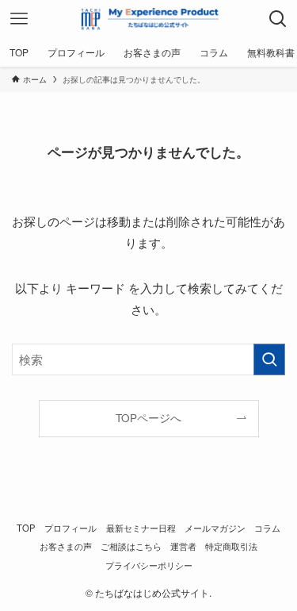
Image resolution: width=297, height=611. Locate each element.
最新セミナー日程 (141, 527)
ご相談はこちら (131, 546)
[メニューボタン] (19, 19)
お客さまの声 (66, 546)
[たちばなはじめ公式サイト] (148, 19)
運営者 (183, 546)
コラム (267, 527)
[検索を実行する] (269, 359)
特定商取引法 (231, 546)
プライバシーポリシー (148, 565)
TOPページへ (148, 417)
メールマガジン (215, 527)
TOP (26, 527)
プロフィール (70, 527)
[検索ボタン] (278, 19)
